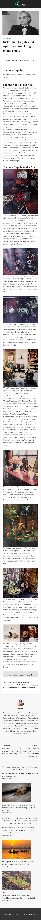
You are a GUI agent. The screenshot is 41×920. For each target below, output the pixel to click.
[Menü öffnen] (4, 3)
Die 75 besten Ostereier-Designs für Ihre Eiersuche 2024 (10, 749)
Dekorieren (7, 38)
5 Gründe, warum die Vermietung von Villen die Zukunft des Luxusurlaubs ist (31, 750)
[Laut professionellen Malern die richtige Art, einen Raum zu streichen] (20, 768)
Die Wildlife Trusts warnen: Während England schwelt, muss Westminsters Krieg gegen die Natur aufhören (18, 807)
